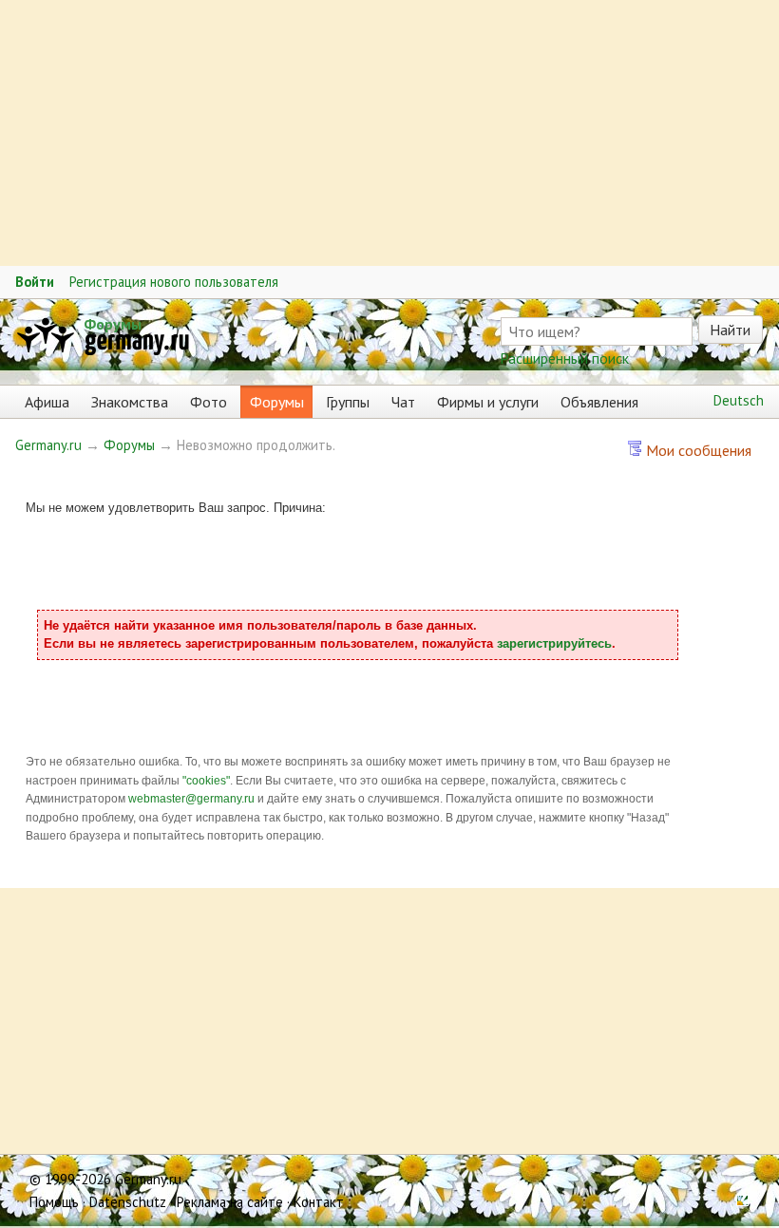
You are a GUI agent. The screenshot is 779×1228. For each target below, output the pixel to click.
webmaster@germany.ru (191, 798)
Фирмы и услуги (488, 401)
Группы (348, 401)
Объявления (599, 401)
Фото (208, 401)
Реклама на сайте (230, 1202)
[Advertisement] (389, 133)
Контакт (319, 1202)
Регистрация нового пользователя (173, 282)
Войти (34, 282)
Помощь (54, 1202)
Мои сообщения (696, 450)
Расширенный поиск (564, 358)
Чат (403, 401)
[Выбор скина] (736, 1202)
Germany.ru (48, 445)
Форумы (113, 323)
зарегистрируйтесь (554, 643)
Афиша (47, 401)
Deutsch (738, 400)
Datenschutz (127, 1202)
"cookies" (206, 780)
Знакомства (129, 401)
